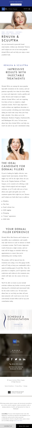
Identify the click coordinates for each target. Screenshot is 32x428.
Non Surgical (10, 32)
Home (3, 32)
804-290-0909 (18, 420)
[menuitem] (7, 359)
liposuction (20, 407)
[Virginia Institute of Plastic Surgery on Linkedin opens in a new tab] (24, 359)
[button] (29, 9)
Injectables (19, 32)
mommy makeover (6, 407)
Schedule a (18, 317)
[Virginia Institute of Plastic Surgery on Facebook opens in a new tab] (12, 359)
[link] (16, 351)
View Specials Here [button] (16, 4)
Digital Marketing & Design (17, 392)
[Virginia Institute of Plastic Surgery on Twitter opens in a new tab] (16, 359)
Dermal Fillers (5, 33)
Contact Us (18, 324)
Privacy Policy (18, 386)
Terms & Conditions (9, 386)
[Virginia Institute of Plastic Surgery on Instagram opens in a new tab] (7, 359)
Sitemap (25, 386)
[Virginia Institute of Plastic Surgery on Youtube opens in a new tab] (20, 359)
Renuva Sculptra (15, 33)
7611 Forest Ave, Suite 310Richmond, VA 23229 (16, 368)
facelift (13, 407)
